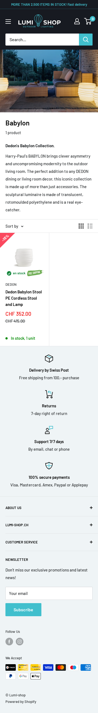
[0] (88, 21)
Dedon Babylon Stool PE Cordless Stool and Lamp (23, 298)
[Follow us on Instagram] (19, 641)
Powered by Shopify (20, 701)
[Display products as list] (90, 226)
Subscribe (23, 609)
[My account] (77, 21)
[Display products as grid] (81, 226)
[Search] (86, 40)
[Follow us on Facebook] (9, 641)
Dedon (11, 284)
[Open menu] (8, 21)
